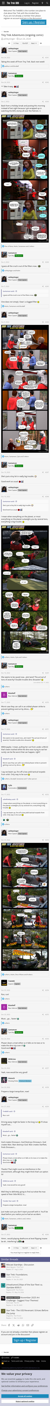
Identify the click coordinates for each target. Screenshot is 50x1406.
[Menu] (3, 3)
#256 (47, 1039)
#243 (47, 101)
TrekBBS (16, 1357)
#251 (47, 729)
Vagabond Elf (10, 1290)
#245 (47, 286)
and (11, 66)
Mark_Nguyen (11, 1267)
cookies (19, 1379)
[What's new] (42, 3)
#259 (47, 1106)
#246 (47, 322)
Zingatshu (9, 1316)
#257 (47, 1068)
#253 (47, 840)
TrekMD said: (8, 1111)
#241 (47, 57)
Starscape (9, 1303)
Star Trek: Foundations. (17, 1274)
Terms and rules (17, 1361)
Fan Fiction (16, 1277)
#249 (47, 673)
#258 (47, 1087)
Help (38, 1361)
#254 (47, 990)
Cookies (6, 1357)
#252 (47, 794)
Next (33, 43)
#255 (47, 1014)
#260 (47, 1234)
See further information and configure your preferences (24, 1386)
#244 (47, 262)
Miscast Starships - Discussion (20, 1264)
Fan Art (16, 1303)
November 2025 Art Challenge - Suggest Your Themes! (23, 1299)
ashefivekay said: (9, 799)
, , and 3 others (16, 456)
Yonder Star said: (9, 1201)
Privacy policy (29, 1361)
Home (43, 1361)
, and (14, 306)
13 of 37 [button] (25, 43)
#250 (47, 702)
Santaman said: (9, 291)
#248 (47, 497)
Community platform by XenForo (21, 1368)
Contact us (5, 1361)
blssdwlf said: (8, 759)
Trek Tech (20, 1267)
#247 (47, 472)
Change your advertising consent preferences (20, 1390)
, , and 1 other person (20, 779)
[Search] (47, 3)
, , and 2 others (19, 246)
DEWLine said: (8, 1181)
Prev (17, 43)
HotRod (8, 1277)
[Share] (42, 57)
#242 (47, 82)
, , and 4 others (18, 974)
